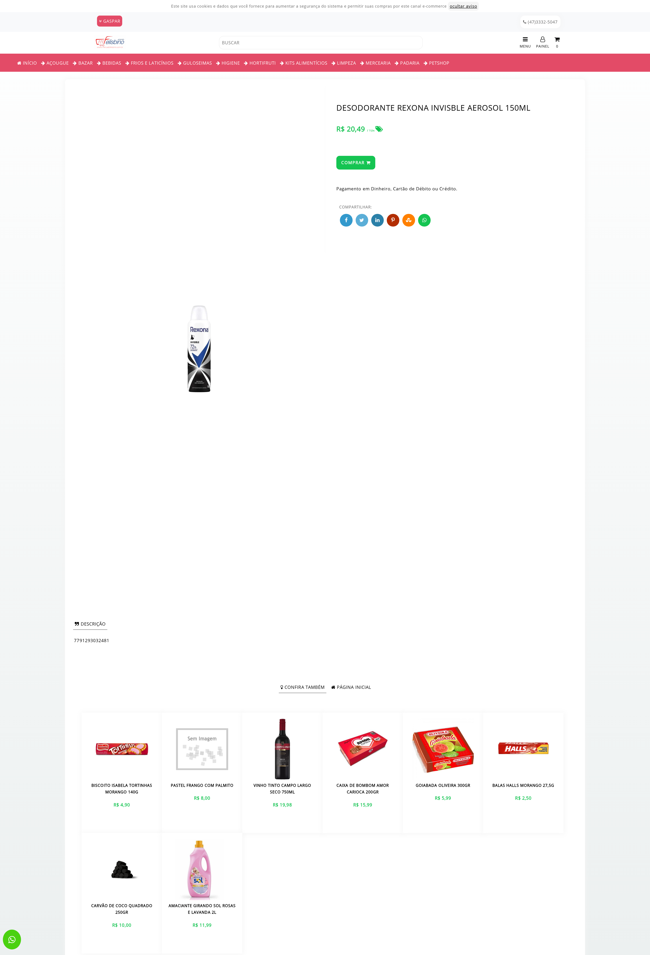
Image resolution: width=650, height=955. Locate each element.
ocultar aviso (463, 6)
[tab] (90, 624)
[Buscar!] (427, 42)
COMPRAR (353, 162)
